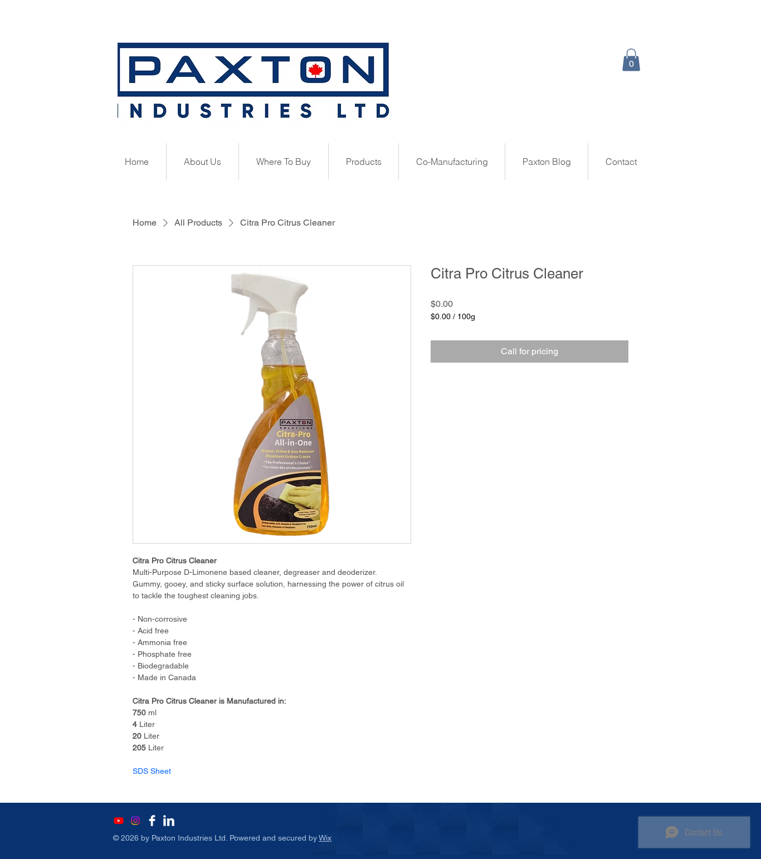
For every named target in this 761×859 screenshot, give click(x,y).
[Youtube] (118, 820)
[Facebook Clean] (152, 820)
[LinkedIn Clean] (168, 820)
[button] (631, 59)
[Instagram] (135, 820)
